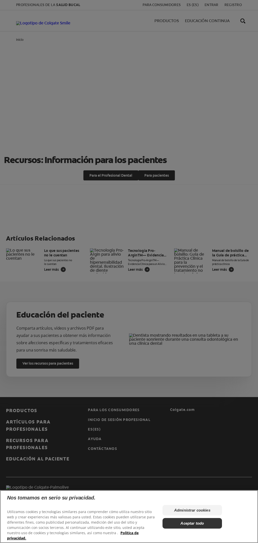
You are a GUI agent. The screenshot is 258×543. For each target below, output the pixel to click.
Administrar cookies (192, 510)
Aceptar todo (192, 523)
